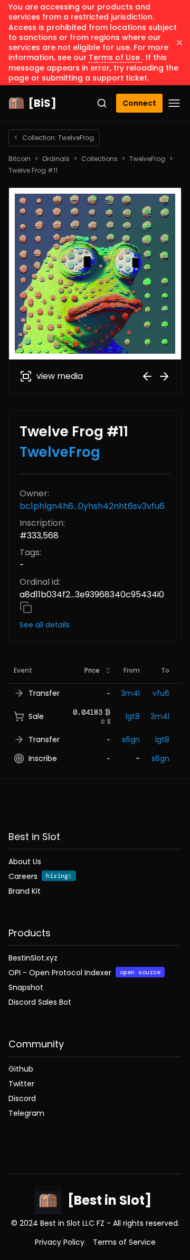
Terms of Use (115, 57)
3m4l (130, 693)
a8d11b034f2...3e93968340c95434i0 (92, 594)
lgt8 (133, 716)
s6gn (131, 739)
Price (92, 670)
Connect (139, 103)
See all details (45, 624)
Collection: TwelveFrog (54, 137)
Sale (36, 716)
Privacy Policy (59, 1242)
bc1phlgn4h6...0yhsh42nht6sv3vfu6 (92, 506)
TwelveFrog (147, 159)
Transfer (44, 693)
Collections (99, 159)
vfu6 (161, 693)
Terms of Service (124, 1242)
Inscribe (42, 758)
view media (59, 376)
